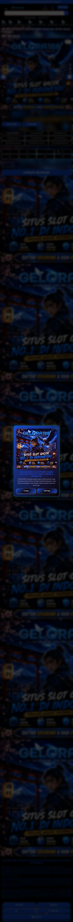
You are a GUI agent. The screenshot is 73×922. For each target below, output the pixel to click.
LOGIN (26, 491)
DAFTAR (47, 491)
